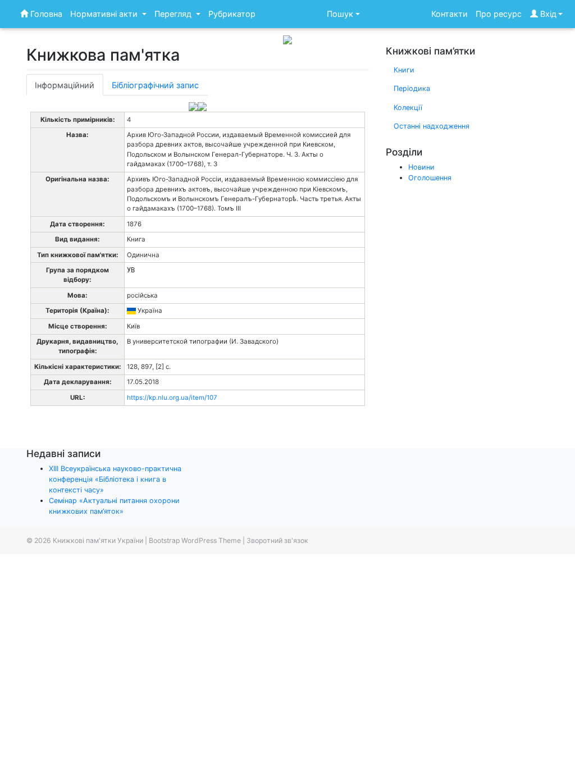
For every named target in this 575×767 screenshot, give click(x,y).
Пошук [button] (340, 14)
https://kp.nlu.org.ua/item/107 (172, 397)
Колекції (408, 107)
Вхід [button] (547, 14)
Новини (421, 167)
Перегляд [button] (174, 14)
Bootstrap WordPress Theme (195, 540)
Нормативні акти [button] (105, 14)
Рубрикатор (231, 14)
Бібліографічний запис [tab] (155, 85)
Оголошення (429, 178)
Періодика (412, 88)
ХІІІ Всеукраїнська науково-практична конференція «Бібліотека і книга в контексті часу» (115, 479)
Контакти (449, 14)
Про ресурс (499, 14)
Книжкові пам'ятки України (98, 540)
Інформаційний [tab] (64, 85)
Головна (45, 14)
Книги (404, 70)
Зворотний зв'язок (277, 540)
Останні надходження (431, 126)
